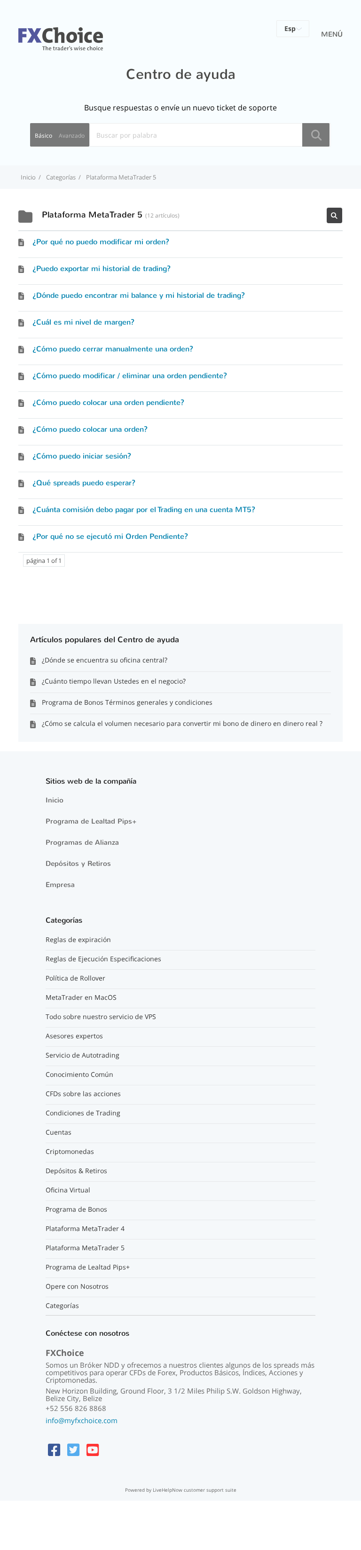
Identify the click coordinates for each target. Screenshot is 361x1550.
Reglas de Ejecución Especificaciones (103, 959)
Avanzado (72, 136)
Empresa (60, 884)
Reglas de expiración (78, 939)
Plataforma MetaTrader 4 (85, 1228)
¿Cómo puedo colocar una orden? (90, 429)
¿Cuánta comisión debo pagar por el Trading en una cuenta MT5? (143, 509)
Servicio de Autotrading (82, 1055)
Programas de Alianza (82, 842)
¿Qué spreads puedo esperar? (83, 483)
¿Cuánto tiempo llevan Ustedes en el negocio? (114, 681)
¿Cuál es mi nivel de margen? (83, 322)
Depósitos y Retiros (78, 863)
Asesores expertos (74, 1036)
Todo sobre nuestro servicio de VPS (101, 1016)
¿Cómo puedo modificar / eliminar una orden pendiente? (129, 376)
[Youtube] (92, 1449)
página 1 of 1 (44, 560)
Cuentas (58, 1132)
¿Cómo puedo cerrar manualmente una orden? (112, 349)
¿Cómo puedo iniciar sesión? (81, 456)
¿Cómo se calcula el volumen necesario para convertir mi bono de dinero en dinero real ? (182, 723)
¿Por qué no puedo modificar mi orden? (100, 242)
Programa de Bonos (76, 1209)
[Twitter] (73, 1449)
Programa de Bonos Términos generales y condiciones (127, 702)
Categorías (62, 1305)
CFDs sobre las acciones (83, 1094)
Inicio (54, 800)
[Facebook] (54, 1449)
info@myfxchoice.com (82, 1420)
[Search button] (316, 135)
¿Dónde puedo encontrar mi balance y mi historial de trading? (138, 295)
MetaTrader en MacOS (81, 997)
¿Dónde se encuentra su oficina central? (104, 659)
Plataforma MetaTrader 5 (85, 1248)
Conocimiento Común (79, 1074)
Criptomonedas (70, 1151)
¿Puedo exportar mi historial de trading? (101, 268)
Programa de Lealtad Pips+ (91, 821)
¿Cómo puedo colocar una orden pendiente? (108, 402)
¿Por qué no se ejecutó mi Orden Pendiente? (110, 536)
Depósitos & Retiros (76, 1171)
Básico (43, 136)
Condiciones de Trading (83, 1113)
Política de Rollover (75, 978)
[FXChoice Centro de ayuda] (60, 33)
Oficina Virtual (68, 1190)
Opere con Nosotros (77, 1286)
